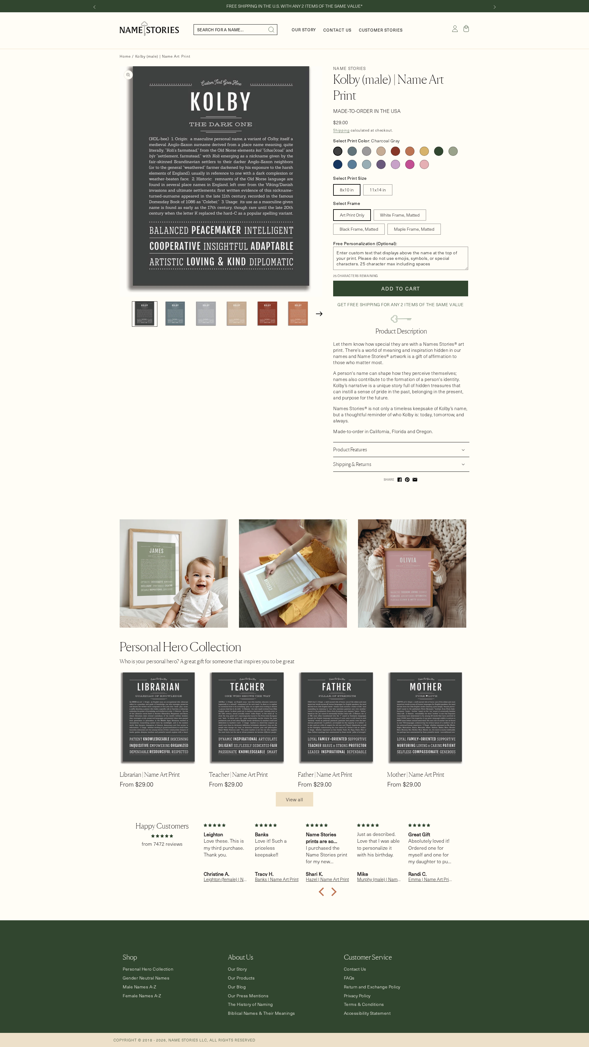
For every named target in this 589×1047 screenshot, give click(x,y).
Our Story (237, 969)
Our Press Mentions (248, 996)
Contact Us (355, 969)
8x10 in (347, 190)
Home (125, 56)
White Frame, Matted (400, 215)
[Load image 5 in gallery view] (267, 314)
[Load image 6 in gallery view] (298, 314)
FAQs (349, 978)
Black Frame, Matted (359, 229)
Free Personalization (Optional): (365, 243)
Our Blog (237, 987)
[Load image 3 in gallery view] (206, 314)
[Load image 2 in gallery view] (175, 314)
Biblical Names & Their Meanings (261, 1013)
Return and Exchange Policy (372, 987)
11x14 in (378, 190)
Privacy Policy (357, 996)
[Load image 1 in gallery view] (144, 314)
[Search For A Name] (271, 30)
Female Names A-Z (142, 996)
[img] (162, 835)
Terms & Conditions (364, 1004)
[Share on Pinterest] (407, 479)
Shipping (341, 130)
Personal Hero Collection (148, 969)
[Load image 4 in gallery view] (236, 314)
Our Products (241, 978)
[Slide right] (495, 7)
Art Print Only (352, 215)
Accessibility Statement (367, 1013)
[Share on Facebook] (399, 479)
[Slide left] (94, 7)
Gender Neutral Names (146, 978)
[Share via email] (415, 479)
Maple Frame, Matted (414, 229)
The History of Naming (250, 1004)
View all (294, 799)
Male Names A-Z (139, 987)
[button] (466, 28)
